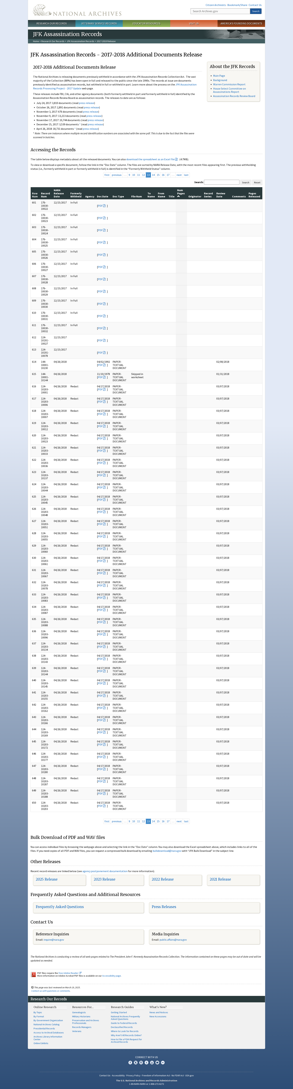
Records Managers (81, 1027)
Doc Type (118, 196)
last (186, 175)
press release (86, 103)
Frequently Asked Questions (60, 907)
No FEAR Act (178, 1075)
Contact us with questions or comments (50, 990)
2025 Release (46, 879)
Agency (89, 196)
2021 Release (220, 879)
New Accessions (158, 1016)
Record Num (45, 195)
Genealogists (79, 1012)
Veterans (76, 1031)
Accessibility (118, 1075)
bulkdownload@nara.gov (167, 850)
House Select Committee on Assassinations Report (229, 90)
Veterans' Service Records (99, 23)
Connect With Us (146, 1057)
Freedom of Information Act (156, 1075)
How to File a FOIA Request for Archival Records (126, 1041)
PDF (100, 205)
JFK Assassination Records (80, 41)
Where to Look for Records (125, 1031)
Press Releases (164, 907)
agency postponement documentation (105, 871)
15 (158, 175)
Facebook (130, 1063)
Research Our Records (51, 23)
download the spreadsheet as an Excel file (150, 159)
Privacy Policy (133, 1075)
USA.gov (189, 1075)
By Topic (38, 1012)
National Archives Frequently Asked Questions (125, 1018)
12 (143, 175)
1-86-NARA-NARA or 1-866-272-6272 (146, 1083)
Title (171, 196)
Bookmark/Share (237, 5)
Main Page (219, 75)
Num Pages (181, 191)
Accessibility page (111, 975)
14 (153, 175)
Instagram (141, 1063)
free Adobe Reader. (68, 973)
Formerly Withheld (76, 195)
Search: (198, 182)
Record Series (208, 195)
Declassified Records (122, 1027)
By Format (39, 1016)
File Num (136, 196)
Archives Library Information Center (48, 1038)
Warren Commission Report (229, 84)
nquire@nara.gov (54, 939)
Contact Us (255, 5)
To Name (151, 195)
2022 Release (163, 879)
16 (163, 175)
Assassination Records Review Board (234, 96)
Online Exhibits (41, 1043)
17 (168, 175)
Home (36, 41)
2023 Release (104, 879)
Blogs (157, 1063)
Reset (257, 182)
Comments (239, 196)
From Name (161, 195)
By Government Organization (48, 1020)
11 (138, 175)
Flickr (163, 1063)
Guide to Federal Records (124, 1023)
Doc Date (102, 196)
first (107, 175)
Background (220, 80)
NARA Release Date (59, 193)
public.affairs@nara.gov (173, 939)
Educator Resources (146, 23)
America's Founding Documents (241, 23)
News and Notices (159, 1012)
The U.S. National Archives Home (77, 10)
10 (133, 175)
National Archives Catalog (47, 1024)
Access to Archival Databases (49, 1032)
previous (117, 175)
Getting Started (119, 1012)
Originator (194, 196)
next (179, 175)
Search (255, 11)
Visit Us (194, 23)
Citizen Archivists (216, 5)
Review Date (220, 195)
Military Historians (81, 1016)
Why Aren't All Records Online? (126, 1035)
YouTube (152, 1063)
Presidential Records (44, 1028)
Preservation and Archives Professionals (85, 1022)
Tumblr (146, 1063)
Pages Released (254, 195)
